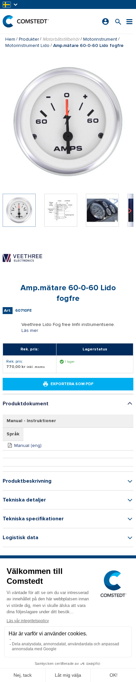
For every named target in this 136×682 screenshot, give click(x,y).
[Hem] (26, 21)
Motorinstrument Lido (27, 45)
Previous (6, 210)
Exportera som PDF (72, 383)
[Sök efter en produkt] (118, 21)
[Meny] (129, 21)
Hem (10, 39)
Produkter (29, 39)
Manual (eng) (28, 445)
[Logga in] (105, 21)
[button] (10, 4)
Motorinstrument (100, 39)
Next (130, 210)
